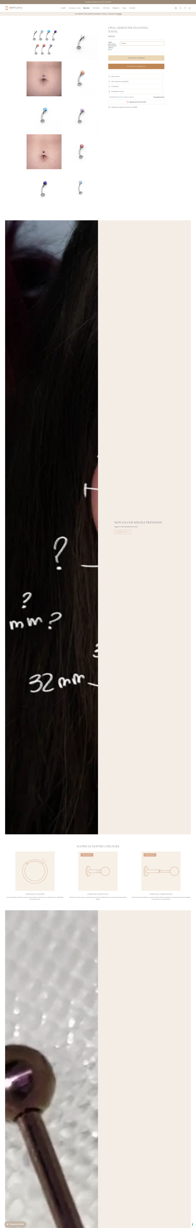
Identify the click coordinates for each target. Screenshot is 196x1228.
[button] (63, 8)
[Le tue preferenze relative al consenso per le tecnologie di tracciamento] (192, 1224)
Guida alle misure (117, 91)
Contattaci (115, 86)
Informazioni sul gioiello (120, 81)
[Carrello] (189, 8)
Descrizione (115, 76)
